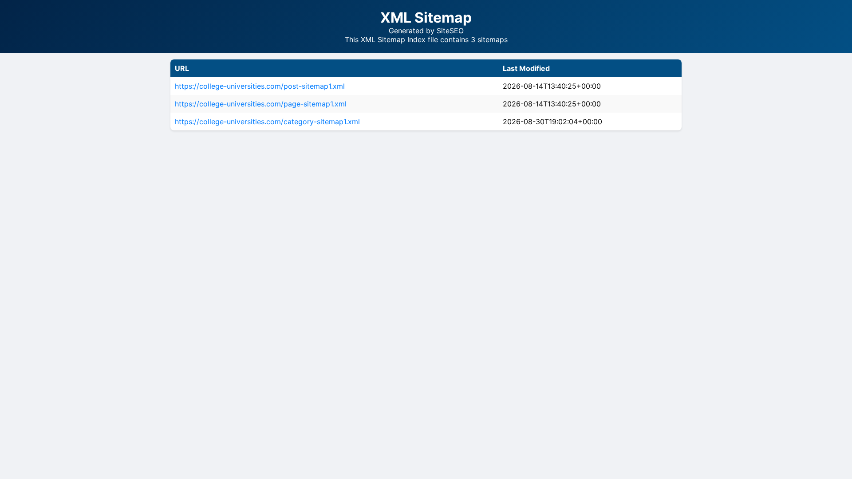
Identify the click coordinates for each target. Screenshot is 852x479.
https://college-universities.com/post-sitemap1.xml (260, 86)
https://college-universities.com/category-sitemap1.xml (267, 121)
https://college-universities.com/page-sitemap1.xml (261, 103)
